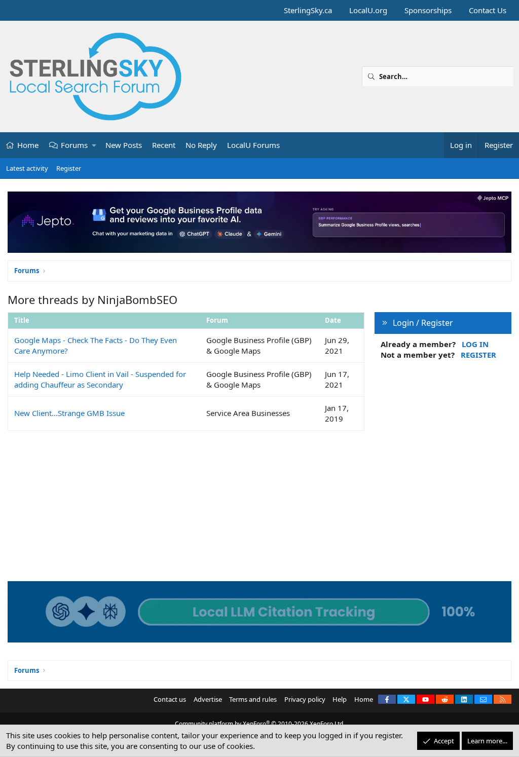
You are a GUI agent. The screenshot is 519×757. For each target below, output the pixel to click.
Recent (163, 145)
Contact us (170, 699)
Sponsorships (428, 10)
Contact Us (487, 10)
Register (68, 168)
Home (28, 145)
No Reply (201, 145)
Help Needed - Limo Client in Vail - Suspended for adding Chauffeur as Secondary (100, 379)
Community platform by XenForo (260, 724)
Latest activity (27, 168)
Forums (74, 145)
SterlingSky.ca (308, 10)
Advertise (208, 699)
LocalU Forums (253, 145)
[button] (94, 145)
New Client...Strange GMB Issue (69, 413)
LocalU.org (368, 10)
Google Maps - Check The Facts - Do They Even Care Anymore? (95, 345)
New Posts (123, 145)
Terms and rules (253, 699)
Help (339, 699)
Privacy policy (304, 699)
